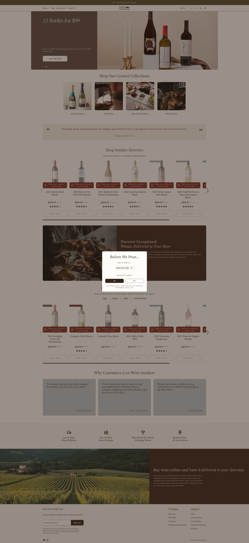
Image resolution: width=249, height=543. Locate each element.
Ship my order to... (124, 263)
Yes (114, 281)
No (134, 281)
